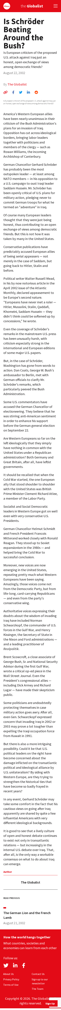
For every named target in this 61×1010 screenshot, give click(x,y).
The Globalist (17, 84)
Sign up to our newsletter (40, 981)
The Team (37, 988)
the (32, 6)
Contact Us (38, 974)
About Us (8, 974)
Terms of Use (10, 984)
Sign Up (50, 1003)
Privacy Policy (11, 979)
